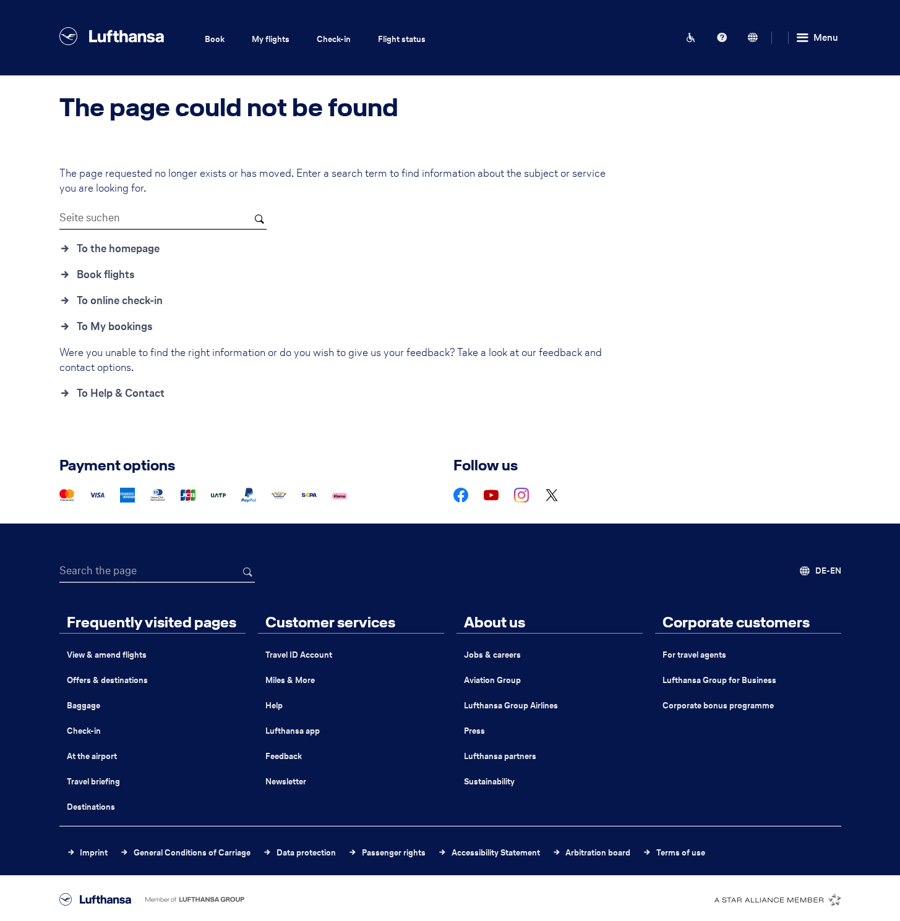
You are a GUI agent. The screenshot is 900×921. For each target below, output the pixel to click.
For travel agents (694, 655)
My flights (270, 39)
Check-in (334, 39)
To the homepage (118, 248)
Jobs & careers (492, 655)
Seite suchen (89, 217)
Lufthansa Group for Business (719, 680)
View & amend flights (107, 655)
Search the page (98, 570)
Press (474, 731)
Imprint (94, 853)
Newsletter (285, 781)
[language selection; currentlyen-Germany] (752, 37)
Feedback (283, 756)
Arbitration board (597, 853)
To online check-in (120, 300)
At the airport (92, 756)
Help (274, 705)
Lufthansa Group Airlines (511, 705)
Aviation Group (492, 680)
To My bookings (115, 326)
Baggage (83, 705)
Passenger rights (394, 853)
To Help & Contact (121, 393)
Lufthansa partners (500, 756)
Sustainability (489, 781)
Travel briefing (93, 781)
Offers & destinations (107, 680)
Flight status (402, 39)
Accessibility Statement (496, 853)
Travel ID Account (298, 655)
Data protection (306, 853)
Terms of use (680, 853)
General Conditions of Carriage (192, 853)
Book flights (106, 274)
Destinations (91, 807)
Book (215, 39)
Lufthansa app (292, 731)
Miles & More (290, 680)
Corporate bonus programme (718, 705)
